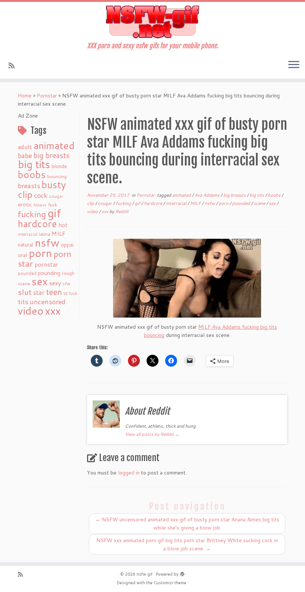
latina (44, 234)
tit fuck (70, 293)
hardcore (37, 223)
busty (54, 184)
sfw (66, 283)
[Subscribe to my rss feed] (14, 65)
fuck (52, 204)
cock (41, 195)
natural (25, 244)
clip (25, 194)
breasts (29, 185)
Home (25, 95)
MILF (58, 233)
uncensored (47, 301)
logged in (128, 472)
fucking (32, 214)
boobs (32, 174)
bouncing (57, 176)
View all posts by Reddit (152, 434)
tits (23, 301)
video (31, 310)
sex (40, 281)
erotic (25, 204)
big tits (34, 164)
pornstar (46, 264)
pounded (27, 273)
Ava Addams (208, 195)
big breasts (51, 155)
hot (62, 225)
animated (54, 145)
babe (25, 155)
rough (68, 273)
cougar (56, 196)
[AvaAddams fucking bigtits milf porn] (187, 278)
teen (54, 291)
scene (24, 283)
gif (54, 213)
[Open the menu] (293, 65)
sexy (55, 283)
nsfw (47, 242)
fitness (39, 204)
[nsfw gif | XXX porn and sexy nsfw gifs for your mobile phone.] (152, 22)
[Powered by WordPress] (182, 572)
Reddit (122, 211)
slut (25, 291)
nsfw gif (144, 574)
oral (22, 255)
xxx (53, 310)
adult (25, 147)
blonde (59, 166)
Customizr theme (170, 583)
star (39, 292)
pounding (49, 273)
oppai (67, 244)
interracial (27, 234)
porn (40, 252)
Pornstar (47, 95)
